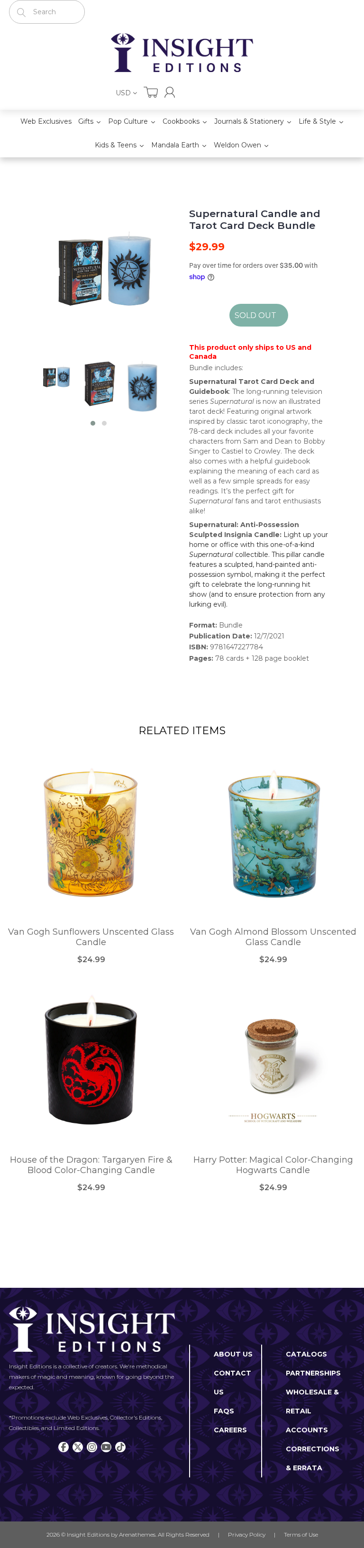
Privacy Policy (246, 1534)
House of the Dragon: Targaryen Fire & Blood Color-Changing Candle (91, 1165)
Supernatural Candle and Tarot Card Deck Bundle (254, 219)
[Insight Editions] (182, 52)
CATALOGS (306, 1354)
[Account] (169, 92)
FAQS (224, 1411)
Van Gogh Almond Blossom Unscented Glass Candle (273, 937)
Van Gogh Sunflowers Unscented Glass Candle (91, 937)
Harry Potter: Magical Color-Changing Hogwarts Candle (273, 1165)
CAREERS (230, 1430)
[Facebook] (63, 1447)
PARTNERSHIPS (313, 1373)
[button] (93, 423)
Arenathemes (137, 1534)
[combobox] (46, 11)
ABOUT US (233, 1354)
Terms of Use (301, 1534)
